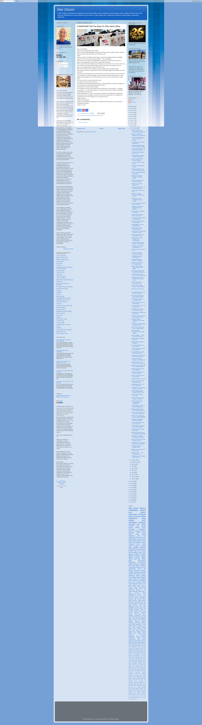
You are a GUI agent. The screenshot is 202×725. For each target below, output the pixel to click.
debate (136, 597)
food (130, 552)
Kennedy (137, 593)
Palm (138, 670)
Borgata (144, 687)
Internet (139, 539)
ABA (139, 673)
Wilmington (131, 693)
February (134, 476)
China (130, 593)
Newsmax (58, 290)
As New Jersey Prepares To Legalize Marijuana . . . (138, 188)
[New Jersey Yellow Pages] (59, 402)
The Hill (138, 667)
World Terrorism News (62, 333)
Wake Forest (143, 685)
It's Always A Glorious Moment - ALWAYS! (136, 260)
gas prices (132, 582)
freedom (94, 115)
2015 (131, 485)
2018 (131, 125)
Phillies (144, 610)
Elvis (133, 666)
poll (139, 550)
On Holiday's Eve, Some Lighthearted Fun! (137, 246)
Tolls (141, 648)
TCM (145, 688)
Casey (144, 649)
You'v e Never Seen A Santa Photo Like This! (138, 204)
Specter (144, 619)
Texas (140, 588)
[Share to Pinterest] (104, 113)
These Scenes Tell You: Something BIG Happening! (137, 402)
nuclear (144, 615)
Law (130, 512)
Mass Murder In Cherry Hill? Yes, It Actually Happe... (138, 366)
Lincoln (130, 612)
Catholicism (138, 531)
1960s (144, 593)
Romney (143, 550)
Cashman (143, 673)
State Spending (133, 547)
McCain (135, 610)
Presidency (133, 522)
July (133, 466)
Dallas (142, 652)
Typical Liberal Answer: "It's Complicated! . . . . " (138, 303)
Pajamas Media (60, 296)
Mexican (131, 640)
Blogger (117, 719)
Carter (135, 625)
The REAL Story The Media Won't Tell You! (138, 457)
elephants (137, 682)
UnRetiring (59, 327)
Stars (130, 540)
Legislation (132, 537)
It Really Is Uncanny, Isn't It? (138, 378)
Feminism (131, 675)
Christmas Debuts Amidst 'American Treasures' (137, 156)
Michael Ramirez (134, 649)
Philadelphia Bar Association (63, 298)
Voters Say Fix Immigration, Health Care (138, 211)
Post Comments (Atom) (89, 131)
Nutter (130, 655)
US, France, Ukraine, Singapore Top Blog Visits (138, 359)
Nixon (134, 628)
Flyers (139, 622)
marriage (131, 609)
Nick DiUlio (59, 292)
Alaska (141, 670)
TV (134, 531)
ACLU (130, 679)
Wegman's (131, 678)
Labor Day (132, 618)
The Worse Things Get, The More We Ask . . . (138, 306)
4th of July (139, 596)
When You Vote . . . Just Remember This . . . (137, 453)
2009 (131, 498)
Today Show (143, 667)
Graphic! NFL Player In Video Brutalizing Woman (138, 131)
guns (130, 585)
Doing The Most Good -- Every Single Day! (137, 263)
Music (144, 531)
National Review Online (62, 288)
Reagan (143, 570)
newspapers (143, 597)
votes (101, 115)
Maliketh (106, 719)
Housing (130, 652)
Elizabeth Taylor (132, 651)
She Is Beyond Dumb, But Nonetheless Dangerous (138, 271)
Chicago (135, 616)
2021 (131, 118)
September (134, 462)
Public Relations (133, 605)
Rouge (141, 688)
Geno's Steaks (132, 688)
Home (101, 128)
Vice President (141, 579)
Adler (133, 624)
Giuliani (144, 631)
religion (143, 524)
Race (130, 565)
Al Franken (138, 694)
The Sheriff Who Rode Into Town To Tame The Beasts (138, 139)
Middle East (132, 555)
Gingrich (131, 625)
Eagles (135, 619)
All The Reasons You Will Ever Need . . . (137, 430)
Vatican (138, 574)
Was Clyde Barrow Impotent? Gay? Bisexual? (63, 340)
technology (143, 634)
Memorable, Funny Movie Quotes (64, 279)
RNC (142, 658)
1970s (130, 624)
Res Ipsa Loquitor (60, 309)
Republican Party (137, 518)
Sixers (135, 681)
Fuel (130, 577)
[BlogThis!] (99, 113)
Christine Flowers (133, 603)
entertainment (138, 657)
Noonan (144, 622)
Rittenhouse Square (134, 636)
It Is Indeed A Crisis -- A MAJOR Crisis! (137, 446)
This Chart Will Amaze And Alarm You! (137, 153)
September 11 (132, 596)
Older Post (121, 128)
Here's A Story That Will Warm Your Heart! (137, 215)
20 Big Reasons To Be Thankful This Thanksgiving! (136, 239)
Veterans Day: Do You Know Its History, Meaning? (138, 356)
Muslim (138, 575)
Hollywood (132, 535)
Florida (130, 587)
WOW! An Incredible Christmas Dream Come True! (138, 195)
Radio (144, 582)
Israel (140, 552)
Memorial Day (142, 603)
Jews (144, 552)
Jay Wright (131, 658)
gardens (143, 621)
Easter (130, 591)
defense (137, 557)
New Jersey (133, 508)
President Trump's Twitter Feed (64, 305)
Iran (145, 588)
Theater (143, 559)
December (134, 126)
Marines (144, 646)
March (133, 474)
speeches (140, 663)
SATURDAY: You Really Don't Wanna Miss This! (137, 436)
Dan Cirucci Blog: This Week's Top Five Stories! (138, 362)
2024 (131, 112)
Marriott (137, 688)
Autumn (130, 616)
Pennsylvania (137, 542)
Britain (138, 577)
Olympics (140, 625)
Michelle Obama (134, 621)
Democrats (133, 514)
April (133, 472)
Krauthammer (137, 654)
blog (139, 549)
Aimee (131, 100)
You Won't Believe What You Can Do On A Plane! (138, 149)
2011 (131, 493)
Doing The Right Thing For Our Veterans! (138, 376)
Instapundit (59, 274)
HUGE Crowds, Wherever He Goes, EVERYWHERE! (138, 416)
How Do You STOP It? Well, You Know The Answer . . (138, 413)
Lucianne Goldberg (61, 277)
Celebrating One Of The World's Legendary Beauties (137, 208)
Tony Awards (137, 633)
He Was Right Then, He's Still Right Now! (137, 225)
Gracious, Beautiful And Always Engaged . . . (137, 159)
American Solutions (61, 255)
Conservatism (142, 562)
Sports (144, 539)
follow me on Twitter (68, 248)
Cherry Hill (142, 569)
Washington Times (61, 331)
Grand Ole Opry (138, 696)
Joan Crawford (132, 694)
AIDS (138, 690)
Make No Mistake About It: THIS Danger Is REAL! (137, 409)
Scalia (144, 637)
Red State (143, 666)
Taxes (137, 534)
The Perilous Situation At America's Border (137, 181)
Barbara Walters (132, 667)
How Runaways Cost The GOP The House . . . (137, 385)
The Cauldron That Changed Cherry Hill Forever (137, 200)
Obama (143, 510)
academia (137, 554)
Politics (131, 520)
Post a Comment (83, 122)
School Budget (142, 600)
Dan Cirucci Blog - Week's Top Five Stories (137, 222)
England (143, 577)
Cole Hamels (140, 664)
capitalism (143, 564)
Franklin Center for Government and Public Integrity (64, 268)
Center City (142, 594)
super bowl (137, 613)
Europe (143, 572)
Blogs (130, 560)
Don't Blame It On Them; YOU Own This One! (137, 309)
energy (130, 570)
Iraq (130, 630)
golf (142, 657)
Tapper (137, 685)
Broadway (135, 552)
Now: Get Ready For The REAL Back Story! (137, 381)
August (133, 464)
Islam (139, 572)
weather (131, 554)
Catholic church (140, 527)
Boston (130, 628)
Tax (145, 602)
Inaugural (143, 612)
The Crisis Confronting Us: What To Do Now (137, 372)
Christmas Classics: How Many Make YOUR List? (137, 169)
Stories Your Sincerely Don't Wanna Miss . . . (138, 450)
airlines (130, 613)
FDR (144, 628)
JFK (141, 606)
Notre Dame (137, 642)
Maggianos (139, 669)
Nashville (137, 645)
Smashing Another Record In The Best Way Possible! (138, 433)
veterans (143, 585)
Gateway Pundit (60, 270)
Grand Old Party (60, 272)
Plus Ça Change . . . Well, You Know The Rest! (137, 336)
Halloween (138, 624)
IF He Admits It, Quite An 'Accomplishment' (137, 299)
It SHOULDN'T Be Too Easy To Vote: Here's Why (138, 388)
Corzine (130, 588)
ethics (144, 633)
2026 (131, 108)
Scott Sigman (134, 699)
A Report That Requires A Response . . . (137, 342)
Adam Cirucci (143, 682)
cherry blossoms (137, 640)
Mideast (131, 557)
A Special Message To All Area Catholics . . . (137, 369)
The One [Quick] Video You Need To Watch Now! (138, 406)
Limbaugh (131, 622)
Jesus (130, 583)
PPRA (130, 633)
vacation (131, 564)
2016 (131, 483)
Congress (142, 522)
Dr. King (143, 624)
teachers (135, 580)
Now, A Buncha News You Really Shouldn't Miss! (137, 296)
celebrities (139, 660)
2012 (131, 491)
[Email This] (98, 113)
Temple (139, 646)
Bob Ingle (131, 684)
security (143, 526)
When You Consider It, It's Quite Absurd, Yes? (137, 235)
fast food (131, 597)
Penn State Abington (137, 661)
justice (143, 512)
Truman (130, 648)
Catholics (131, 526)
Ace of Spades (137, 687)
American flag (137, 587)
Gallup (130, 631)
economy (136, 516)
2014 (131, 487)
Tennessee (134, 660)
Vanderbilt (143, 691)
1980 (142, 645)
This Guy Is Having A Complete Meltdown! (137, 253)
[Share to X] (101, 113)
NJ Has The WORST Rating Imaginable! (138, 173)
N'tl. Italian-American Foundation (64, 286)
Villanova (131, 599)
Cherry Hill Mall (142, 616)
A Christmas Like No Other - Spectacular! (138, 143)
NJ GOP (58, 294)
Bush (134, 579)
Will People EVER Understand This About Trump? (137, 320)
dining (137, 555)
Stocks (139, 610)
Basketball (135, 591)
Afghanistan (132, 606)
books (130, 580)
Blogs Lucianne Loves (61, 257)
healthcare (139, 540)
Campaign (138, 652)
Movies (144, 534)
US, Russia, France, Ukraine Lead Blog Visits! (138, 218)
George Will (143, 679)
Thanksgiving (132, 594)
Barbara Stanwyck (141, 693)
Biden (143, 516)
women (131, 579)
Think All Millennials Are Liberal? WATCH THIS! (137, 391)
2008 (131, 500)
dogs (144, 608)
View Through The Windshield (63, 329)
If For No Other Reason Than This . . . (137, 395)
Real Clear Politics (60, 307)
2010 (131, 495)
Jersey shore (133, 559)
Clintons (143, 554)
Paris (137, 618)
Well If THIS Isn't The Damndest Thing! (136, 283)
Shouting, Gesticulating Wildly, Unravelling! (137, 420)
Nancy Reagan (137, 631)
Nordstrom (134, 646)
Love (133, 630)
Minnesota (143, 630)
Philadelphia (133, 510)
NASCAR (131, 681)
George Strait (135, 679)
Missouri (144, 669)
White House (139, 537)
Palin (139, 619)
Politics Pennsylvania (61, 301)
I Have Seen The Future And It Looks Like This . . (138, 232)
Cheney (144, 643)
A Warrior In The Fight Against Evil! (136, 184)
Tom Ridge (137, 691)
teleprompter (131, 690)
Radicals (130, 691)
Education (131, 532)
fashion (135, 600)
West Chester (141, 639)
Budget (137, 545)
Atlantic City (142, 583)
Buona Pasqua (132, 696)
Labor (144, 596)
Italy (139, 559)
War (135, 550)
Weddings (135, 663)
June (133, 468)
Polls (136, 549)
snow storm (142, 605)
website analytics (64, 486)
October (134, 460)
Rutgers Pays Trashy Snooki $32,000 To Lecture (63, 362)
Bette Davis (143, 694)
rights (98, 115)
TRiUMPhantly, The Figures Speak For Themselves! (138, 443)
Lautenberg (137, 658)
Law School (136, 675)
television (135, 583)
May (133, 470)
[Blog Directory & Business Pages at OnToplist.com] (64, 397)
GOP (144, 520)
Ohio (130, 627)
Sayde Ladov (132, 676)
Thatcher (139, 643)
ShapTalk (58, 317)
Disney (144, 627)
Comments (61, 66)
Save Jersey (59, 315)
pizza (144, 625)
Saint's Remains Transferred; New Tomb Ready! (137, 332)
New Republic (136, 648)
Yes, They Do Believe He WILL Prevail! (137, 346)
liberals (131, 527)
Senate (134, 540)
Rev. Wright (143, 675)
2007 (131, 502)
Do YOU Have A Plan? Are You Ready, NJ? (137, 423)
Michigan (141, 649)
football (143, 575)
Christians (131, 544)
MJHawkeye (59, 281)
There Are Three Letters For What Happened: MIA (138, 316)
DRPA (142, 651)
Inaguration (137, 672)
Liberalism (131, 529)
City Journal (59, 263)
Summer (131, 574)
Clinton (131, 545)
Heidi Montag (131, 697)
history (130, 534)
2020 (131, 120)
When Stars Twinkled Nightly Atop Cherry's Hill (138, 324)
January (134, 478)
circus (133, 657)
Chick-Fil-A (134, 664)
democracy (88, 115)
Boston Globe (143, 684)
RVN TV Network (60, 313)
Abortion (136, 564)
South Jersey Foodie (61, 319)
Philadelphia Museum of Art (63, 300)
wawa (130, 669)
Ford (145, 651)
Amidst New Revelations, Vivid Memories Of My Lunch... (137, 279)
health (130, 539)
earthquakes (136, 678)
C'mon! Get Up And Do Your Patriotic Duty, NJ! (138, 440)
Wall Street (140, 602)
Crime (137, 526)
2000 (135, 690)
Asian (144, 657)
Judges (143, 557)
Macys (137, 630)
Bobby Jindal (136, 684)
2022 (131, 116)
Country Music (142, 599)
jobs (144, 537)
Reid (135, 622)
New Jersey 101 (132, 670)
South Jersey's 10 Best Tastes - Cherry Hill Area (138, 286)
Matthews (138, 651)
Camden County (133, 572)
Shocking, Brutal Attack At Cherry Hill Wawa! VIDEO (138, 146)
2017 (131, 481)
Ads (130, 602)
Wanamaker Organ (141, 676)
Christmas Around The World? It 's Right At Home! (137, 177)
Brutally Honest (60, 261)
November (134, 129)
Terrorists (143, 545)
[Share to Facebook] (102, 113)
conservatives (142, 560)
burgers (134, 652)
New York (142, 535)
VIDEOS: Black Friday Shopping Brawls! (136, 228)
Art (135, 574)
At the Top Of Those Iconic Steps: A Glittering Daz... (138, 327)
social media (141, 544)
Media (134, 539)
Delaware (136, 612)
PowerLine (59, 303)
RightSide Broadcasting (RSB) (63, 311)
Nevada (139, 637)
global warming (142, 678)
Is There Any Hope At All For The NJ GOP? (138, 349)
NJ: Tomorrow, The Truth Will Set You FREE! (137, 398)
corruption (143, 555)
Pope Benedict (136, 627)
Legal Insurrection (60, 276)
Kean (137, 606)
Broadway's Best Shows (62, 259)
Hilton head (134, 602)
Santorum (143, 642)
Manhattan (143, 547)
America (83, 115)
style (144, 606)
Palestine (137, 666)
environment (142, 580)
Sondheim (131, 634)
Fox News (58, 265)
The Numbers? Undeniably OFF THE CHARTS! (138, 426)
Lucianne (144, 654)
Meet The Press (132, 685)
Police (138, 565)
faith (138, 524)
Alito (135, 693)
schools (143, 549)
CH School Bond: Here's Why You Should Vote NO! (138, 275)
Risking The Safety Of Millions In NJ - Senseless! (138, 135)
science (137, 609)
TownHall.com (132, 639)
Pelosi (138, 585)
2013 (131, 489)
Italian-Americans (137, 567)
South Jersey (141, 532)
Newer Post (81, 128)
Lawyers (138, 582)
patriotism (137, 570)
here (71, 466)
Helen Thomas (142, 690)
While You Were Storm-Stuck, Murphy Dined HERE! (137, 267)
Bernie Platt (134, 669)
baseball (143, 587)
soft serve (131, 687)
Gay (135, 599)
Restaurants (132, 562)
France (136, 588)
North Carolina (132, 643)
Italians (134, 577)
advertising (137, 615)
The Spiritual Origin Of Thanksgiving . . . (136, 256)
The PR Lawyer (60, 320)
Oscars (130, 600)
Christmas (131, 549)
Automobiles (132, 569)
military (144, 542)
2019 (131, 123)
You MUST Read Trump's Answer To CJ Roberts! (137, 243)
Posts (59, 63)
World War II (142, 591)
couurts (144, 696)
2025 (131, 110)
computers (139, 628)
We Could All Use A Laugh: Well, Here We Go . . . (138, 352)
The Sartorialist (60, 322)
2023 (131, 114)
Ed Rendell (132, 645)
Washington (132, 524)
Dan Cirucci (65, 9)
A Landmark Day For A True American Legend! (138, 293)
